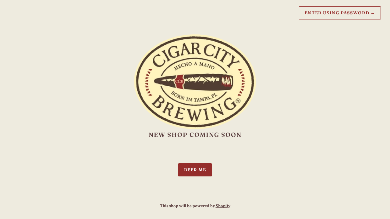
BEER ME (195, 169)
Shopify (223, 205)
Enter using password (340, 13)
